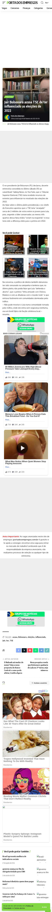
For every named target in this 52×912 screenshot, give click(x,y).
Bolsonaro (22, 637)
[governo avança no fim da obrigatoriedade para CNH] (43, 871)
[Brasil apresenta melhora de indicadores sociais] (43, 859)
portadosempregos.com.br (25, 539)
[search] (42, 3)
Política (9, 97)
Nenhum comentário (40, 683)
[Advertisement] (26, 39)
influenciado (40, 637)
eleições (31, 637)
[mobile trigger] (5, 2)
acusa (14, 637)
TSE (11, 641)
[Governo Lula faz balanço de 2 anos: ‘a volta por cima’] (43, 896)
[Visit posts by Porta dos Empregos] (7, 117)
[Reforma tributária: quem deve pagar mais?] (43, 884)
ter (7, 641)
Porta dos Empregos (22, 3)
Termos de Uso (19, 908)
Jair (4, 641)
